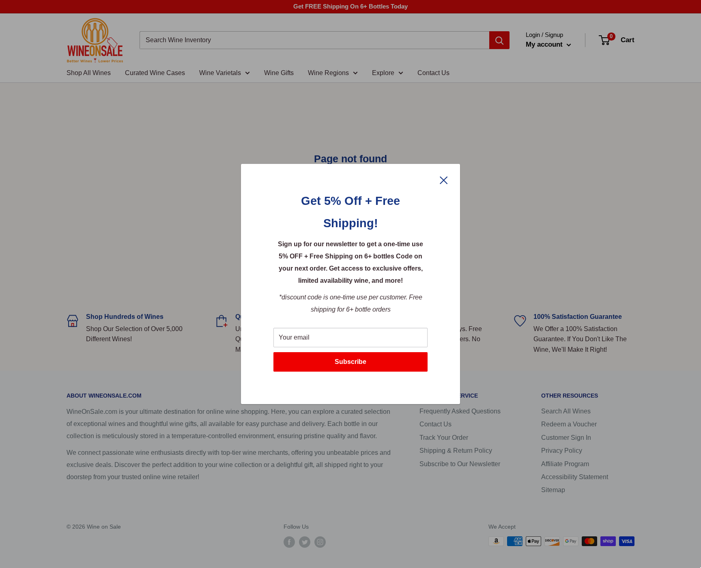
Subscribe (350, 361)
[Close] (444, 180)
